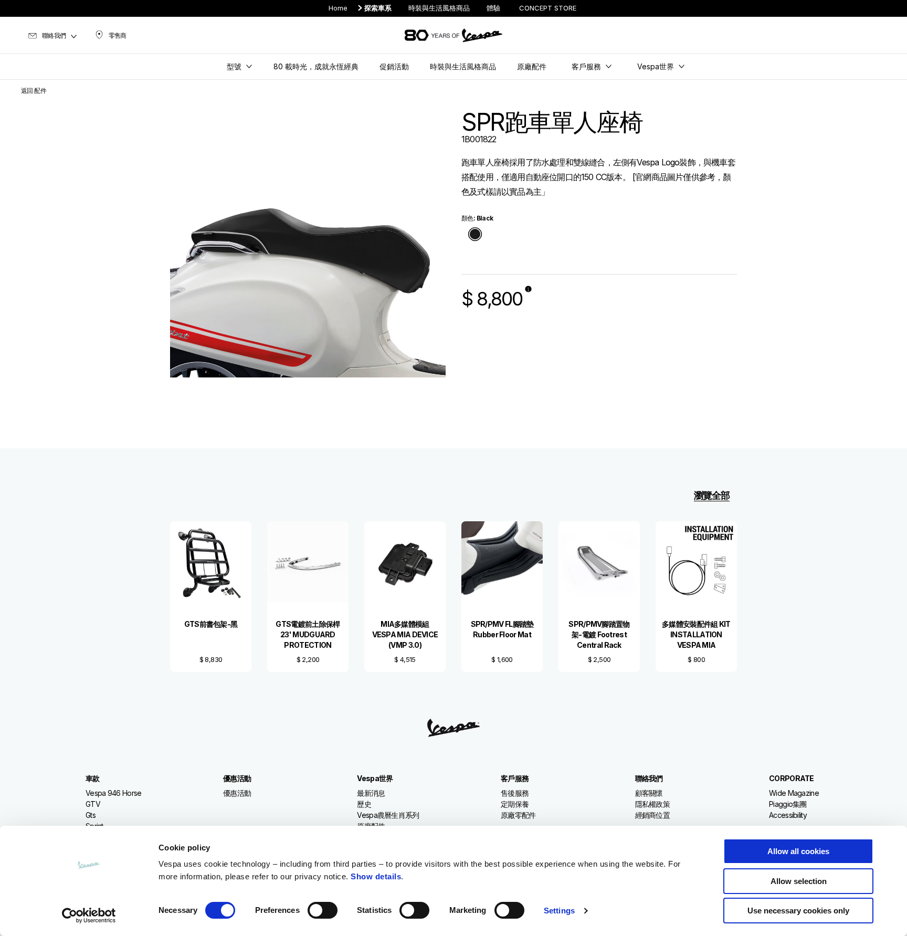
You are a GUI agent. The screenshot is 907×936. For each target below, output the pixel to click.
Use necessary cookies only (798, 910)
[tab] (475, 235)
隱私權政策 (652, 804)
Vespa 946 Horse (114, 792)
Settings (559, 910)
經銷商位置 (652, 815)
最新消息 (371, 792)
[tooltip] (475, 235)
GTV (93, 804)
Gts (91, 815)
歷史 (364, 804)
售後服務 (515, 792)
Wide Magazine (794, 792)
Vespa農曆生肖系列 (388, 815)
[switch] (323, 910)
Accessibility (788, 815)
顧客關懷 (649, 792)
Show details (376, 876)
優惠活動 (237, 792)
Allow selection (799, 881)
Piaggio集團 (788, 804)
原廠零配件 (518, 815)
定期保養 (515, 804)
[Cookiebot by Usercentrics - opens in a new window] (89, 915)
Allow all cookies (798, 851)
